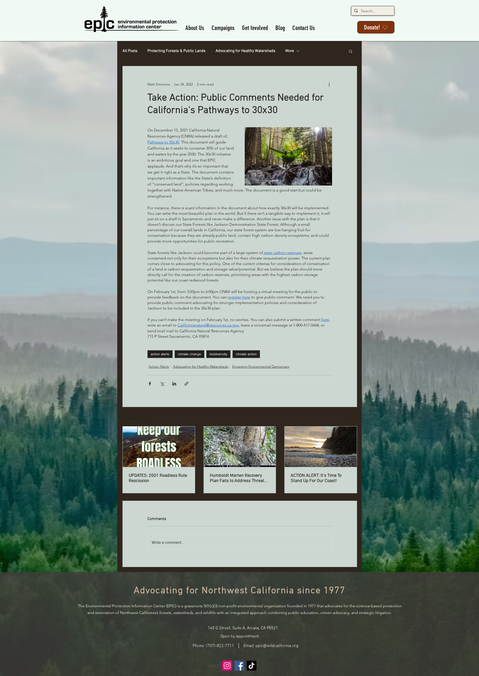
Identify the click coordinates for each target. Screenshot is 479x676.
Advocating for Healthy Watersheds (245, 51)
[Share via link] (186, 383)
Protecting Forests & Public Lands (176, 51)
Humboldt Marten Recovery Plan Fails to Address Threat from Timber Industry (237, 478)
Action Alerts (158, 366)
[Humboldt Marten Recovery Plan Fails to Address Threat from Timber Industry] (240, 446)
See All (351, 417)
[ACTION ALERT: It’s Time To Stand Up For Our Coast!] (321, 446)
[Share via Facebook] (149, 383)
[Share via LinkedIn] (174, 383)
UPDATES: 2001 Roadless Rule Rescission (158, 478)
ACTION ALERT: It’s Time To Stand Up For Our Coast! (316, 478)
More (289, 51)
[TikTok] (251, 665)
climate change (189, 354)
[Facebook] (239, 665)
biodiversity (218, 354)
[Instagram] (227, 665)
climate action (246, 354)
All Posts (129, 51)
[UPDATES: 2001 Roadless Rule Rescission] (159, 446)
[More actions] (329, 84)
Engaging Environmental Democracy (260, 366)
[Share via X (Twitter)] (162, 383)
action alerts (160, 354)
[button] (195, 28)
